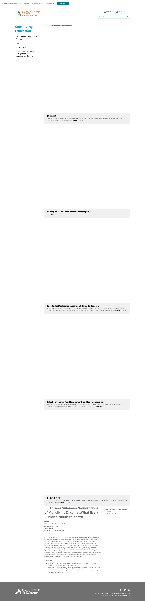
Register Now (66, 502)
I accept (63, 3)
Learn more (51, 214)
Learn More (52, 3)
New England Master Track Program (26, 38)
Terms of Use (120, 593)
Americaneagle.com (124, 595)
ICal (114, 511)
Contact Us (109, 12)
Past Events (20, 43)
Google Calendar (111, 513)
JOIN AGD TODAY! (77, 120)
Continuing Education (24, 28)
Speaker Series (22, 47)
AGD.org (127, 12)
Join (120, 12)
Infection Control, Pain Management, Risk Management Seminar (25, 53)
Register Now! (122, 310)
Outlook (108, 511)
